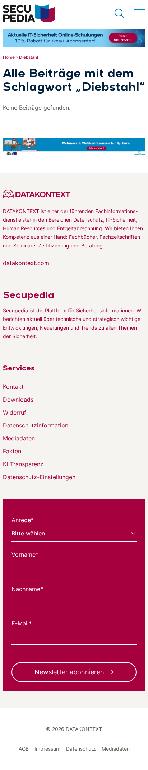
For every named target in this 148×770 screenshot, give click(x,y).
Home (9, 57)
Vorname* (24, 554)
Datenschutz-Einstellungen (39, 477)
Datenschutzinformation (35, 425)
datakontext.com (26, 262)
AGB (24, 749)
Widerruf (14, 412)
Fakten (12, 451)
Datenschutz (81, 749)
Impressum (47, 749)
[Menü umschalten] (140, 13)
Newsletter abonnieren (69, 672)
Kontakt (13, 386)
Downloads (18, 399)
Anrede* (22, 520)
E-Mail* (21, 623)
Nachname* (27, 588)
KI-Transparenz (23, 464)
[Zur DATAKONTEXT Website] (74, 194)
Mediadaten (19, 438)
